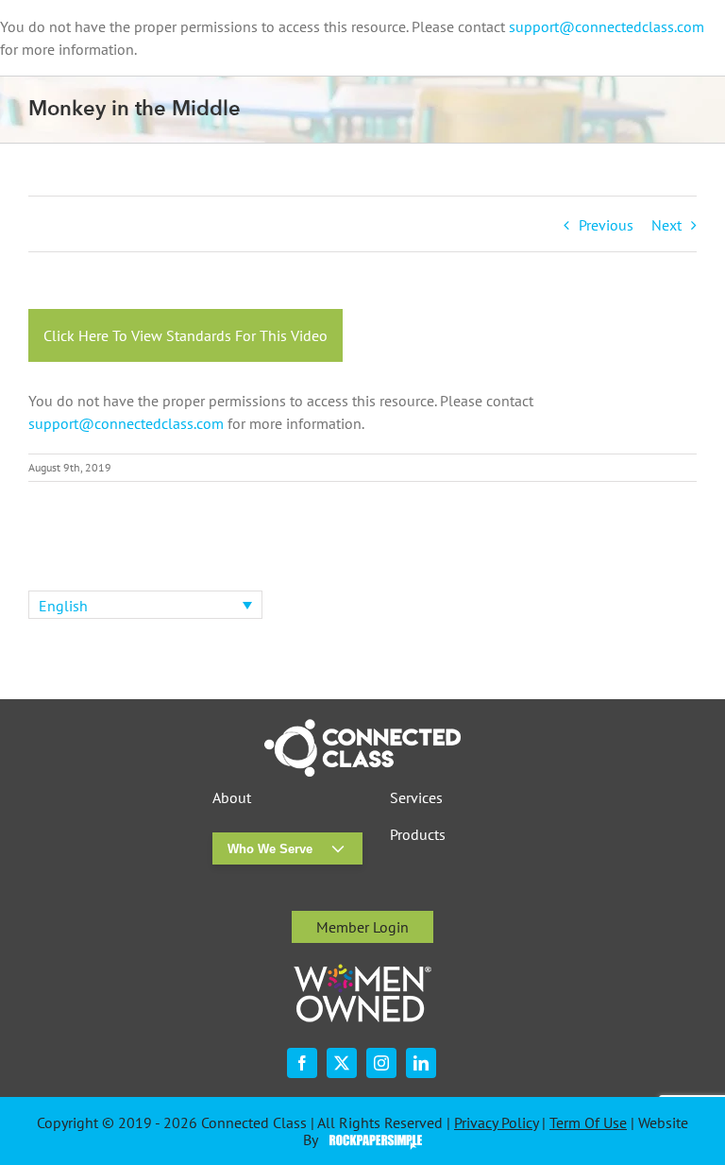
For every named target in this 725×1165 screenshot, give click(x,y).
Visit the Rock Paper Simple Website (371, 1140)
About (231, 798)
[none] (145, 605)
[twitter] (342, 1063)
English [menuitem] (63, 605)
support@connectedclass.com (606, 26)
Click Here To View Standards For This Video (185, 335)
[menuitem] (145, 605)
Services (416, 798)
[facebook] (302, 1063)
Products (418, 834)
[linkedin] (421, 1063)
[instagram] (381, 1063)
